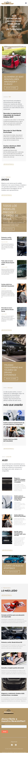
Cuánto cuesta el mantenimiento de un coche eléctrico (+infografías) (19, 498)
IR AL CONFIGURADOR (11, 571)
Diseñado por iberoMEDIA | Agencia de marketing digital (14, 752)
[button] (26, 3)
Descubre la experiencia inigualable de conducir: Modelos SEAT (12, 115)
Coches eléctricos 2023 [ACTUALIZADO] (12, 147)
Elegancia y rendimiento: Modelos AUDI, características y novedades (19, 480)
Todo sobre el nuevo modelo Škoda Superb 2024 (7, 262)
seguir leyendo (11, 378)
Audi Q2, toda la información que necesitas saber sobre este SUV (20, 533)
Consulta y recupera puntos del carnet (12, 668)
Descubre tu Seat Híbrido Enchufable (12, 131)
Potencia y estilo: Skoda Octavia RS (11, 642)
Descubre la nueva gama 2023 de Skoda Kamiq (7, 309)
